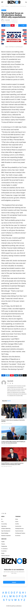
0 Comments (8, 21)
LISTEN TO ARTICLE (22, 25)
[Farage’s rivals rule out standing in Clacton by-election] (14, 411)
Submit (14, 582)
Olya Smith (7, 20)
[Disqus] (14, 488)
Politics (4, 10)
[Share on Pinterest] (12, 25)
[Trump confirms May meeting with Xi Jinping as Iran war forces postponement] (14, 433)
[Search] (26, 2)
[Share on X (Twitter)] (8, 25)
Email (5, 575)
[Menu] (2, 2)
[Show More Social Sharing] (16, 25)
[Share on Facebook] (3, 25)
